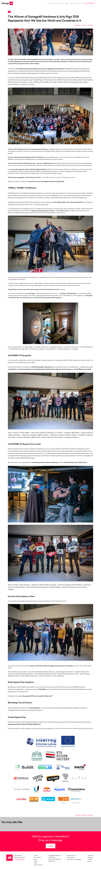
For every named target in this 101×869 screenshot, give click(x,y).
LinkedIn (90, 25)
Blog (62, 3)
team (71, 3)
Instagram (90, 857)
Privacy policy (70, 857)
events (49, 3)
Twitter (84, 25)
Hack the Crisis (79, 3)
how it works (55, 3)
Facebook (77, 25)
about (67, 3)
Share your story (71, 855)
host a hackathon (89, 3)
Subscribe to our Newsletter (74, 859)
